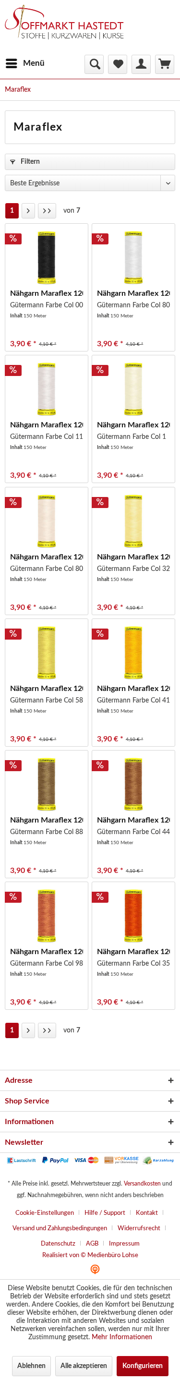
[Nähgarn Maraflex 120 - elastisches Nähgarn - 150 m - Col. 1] (133, 389)
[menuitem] (24, 63)
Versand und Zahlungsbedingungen (59, 1228)
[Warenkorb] (164, 64)
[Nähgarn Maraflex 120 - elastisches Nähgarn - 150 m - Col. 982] (46, 916)
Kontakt (147, 1213)
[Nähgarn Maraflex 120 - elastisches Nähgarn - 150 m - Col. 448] (133, 784)
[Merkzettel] (117, 64)
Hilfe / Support (104, 1213)
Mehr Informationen (122, 1337)
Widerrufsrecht (139, 1228)
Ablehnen (31, 1366)
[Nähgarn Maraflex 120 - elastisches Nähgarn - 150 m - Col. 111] (46, 389)
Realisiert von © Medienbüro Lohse (90, 1255)
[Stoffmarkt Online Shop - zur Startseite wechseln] (68, 29)
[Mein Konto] (141, 64)
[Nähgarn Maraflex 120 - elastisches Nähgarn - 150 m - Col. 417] (133, 652)
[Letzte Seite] (47, 210)
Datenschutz (58, 1244)
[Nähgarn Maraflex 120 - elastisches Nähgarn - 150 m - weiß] (133, 257)
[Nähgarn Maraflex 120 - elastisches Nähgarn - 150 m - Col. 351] (133, 916)
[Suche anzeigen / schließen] (94, 64)
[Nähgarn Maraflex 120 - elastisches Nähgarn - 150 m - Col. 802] (46, 521)
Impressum (124, 1244)
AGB (92, 1244)
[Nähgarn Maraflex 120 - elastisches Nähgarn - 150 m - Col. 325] (133, 521)
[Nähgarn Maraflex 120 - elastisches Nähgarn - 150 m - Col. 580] (46, 652)
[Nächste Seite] (28, 210)
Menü (34, 63)
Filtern (29, 161)
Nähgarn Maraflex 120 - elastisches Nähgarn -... (46, 293)
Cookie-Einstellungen (44, 1213)
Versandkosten (142, 1184)
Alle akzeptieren (83, 1366)
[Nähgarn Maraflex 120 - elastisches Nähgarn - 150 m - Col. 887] (46, 784)
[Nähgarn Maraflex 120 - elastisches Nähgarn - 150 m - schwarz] (46, 257)
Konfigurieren (142, 1366)
